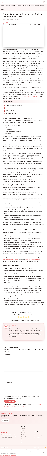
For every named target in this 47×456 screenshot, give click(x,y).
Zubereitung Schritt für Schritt (11, 108)
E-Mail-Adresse (8, 382)
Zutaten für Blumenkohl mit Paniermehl (13, 105)
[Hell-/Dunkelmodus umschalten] (44, 2)
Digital (2, 9)
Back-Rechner (37, 437)
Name (6, 375)
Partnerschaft (26, 5)
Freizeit (8, 5)
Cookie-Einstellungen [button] (4, 455)
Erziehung (20, 5)
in (6, 22)
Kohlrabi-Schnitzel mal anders (10, 259)
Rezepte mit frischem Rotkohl (32, 259)
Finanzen (42, 5)
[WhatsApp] (23, 23)
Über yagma (37, 433)
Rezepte (3, 5)
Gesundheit (13, 5)
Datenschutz (37, 435)
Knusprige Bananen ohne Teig (31, 96)
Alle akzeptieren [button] (12, 455)
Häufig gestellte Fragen (10, 113)
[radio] (18, 317)
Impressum (43, 433)
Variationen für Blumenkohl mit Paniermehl (14, 110)
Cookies (42, 435)
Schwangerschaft (35, 5)
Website (6, 389)
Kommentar (7, 354)
